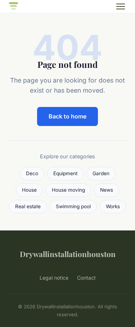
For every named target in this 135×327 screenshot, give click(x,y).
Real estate (28, 206)
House (29, 190)
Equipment (65, 173)
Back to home (67, 116)
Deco (32, 173)
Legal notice (54, 278)
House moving (68, 190)
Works (113, 206)
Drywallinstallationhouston (68, 254)
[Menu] (120, 6)
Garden (101, 173)
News (106, 190)
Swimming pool (73, 206)
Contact (86, 278)
